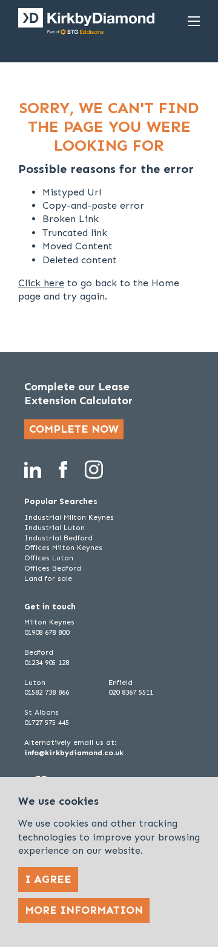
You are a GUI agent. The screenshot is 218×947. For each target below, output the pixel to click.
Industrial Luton (54, 527)
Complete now (74, 429)
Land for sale (48, 578)
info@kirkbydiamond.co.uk (74, 753)
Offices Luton (48, 558)
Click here (41, 283)
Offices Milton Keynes (63, 547)
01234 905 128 (46, 662)
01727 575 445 (46, 722)
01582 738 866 (46, 692)
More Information (84, 910)
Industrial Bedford (58, 538)
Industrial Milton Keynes (69, 517)
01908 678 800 (46, 632)
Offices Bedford (52, 568)
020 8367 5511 (130, 692)
